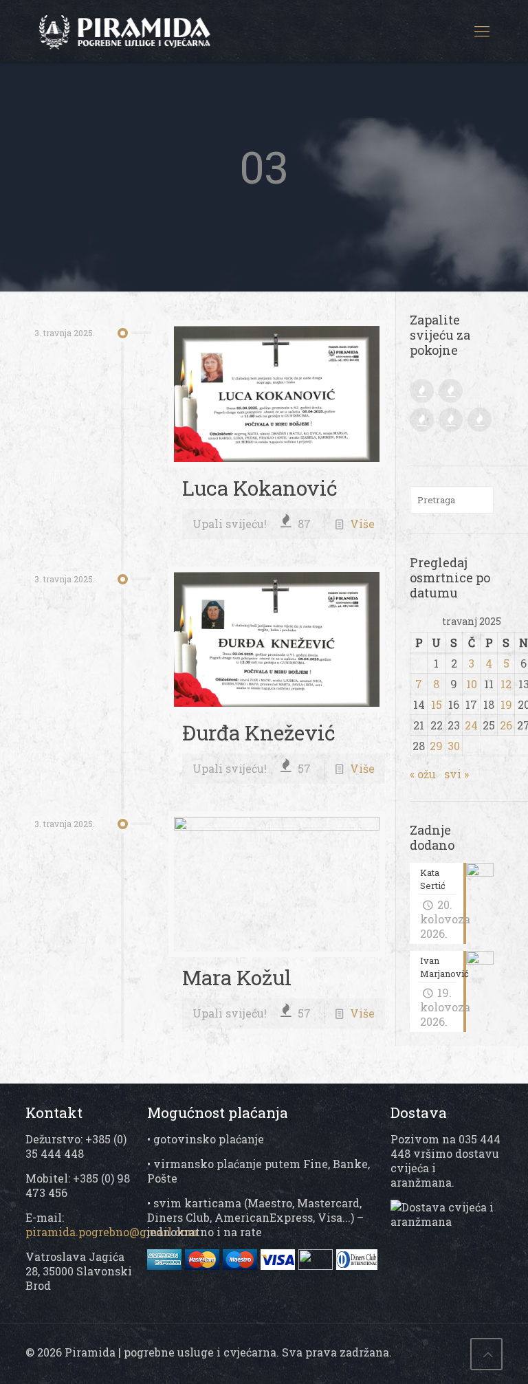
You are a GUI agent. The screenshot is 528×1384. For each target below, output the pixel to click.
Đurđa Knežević (259, 732)
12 (506, 684)
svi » (456, 774)
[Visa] (298, 1265)
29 (436, 745)
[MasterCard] (204, 1265)
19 (506, 704)
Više (362, 523)
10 (471, 684)
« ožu (423, 774)
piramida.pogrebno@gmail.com (111, 1231)
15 (436, 704)
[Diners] (356, 1265)
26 (506, 725)
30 (454, 745)
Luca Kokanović (260, 487)
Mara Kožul (237, 977)
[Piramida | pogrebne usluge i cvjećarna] (142, 31)
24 (471, 725)
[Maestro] (242, 1265)
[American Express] (166, 1265)
